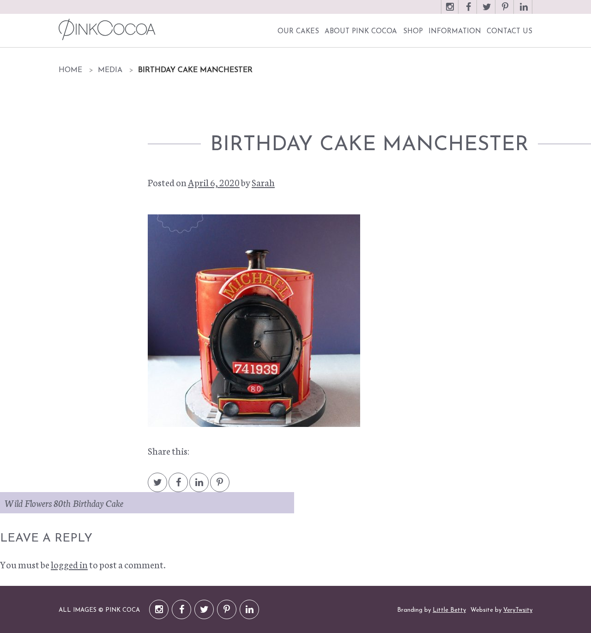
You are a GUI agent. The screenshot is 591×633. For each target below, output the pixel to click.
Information (454, 31)
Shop (413, 31)
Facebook (468, 11)
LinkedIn (523, 11)
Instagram (449, 11)
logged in (69, 564)
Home (70, 70)
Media (110, 70)
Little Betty (449, 610)
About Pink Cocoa (361, 31)
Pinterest (505, 11)
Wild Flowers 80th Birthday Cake (64, 502)
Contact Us (509, 31)
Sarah (263, 182)
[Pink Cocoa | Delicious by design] (106, 29)
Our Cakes (298, 31)
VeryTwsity (517, 610)
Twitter (486, 11)
